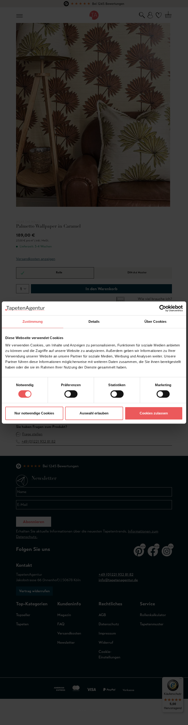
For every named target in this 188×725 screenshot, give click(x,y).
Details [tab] (94, 321)
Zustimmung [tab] (32, 321)
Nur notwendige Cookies (34, 413)
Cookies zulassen (154, 413)
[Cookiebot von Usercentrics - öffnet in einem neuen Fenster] (163, 308)
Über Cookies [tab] (155, 321)
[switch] (70, 394)
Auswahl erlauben (94, 413)
